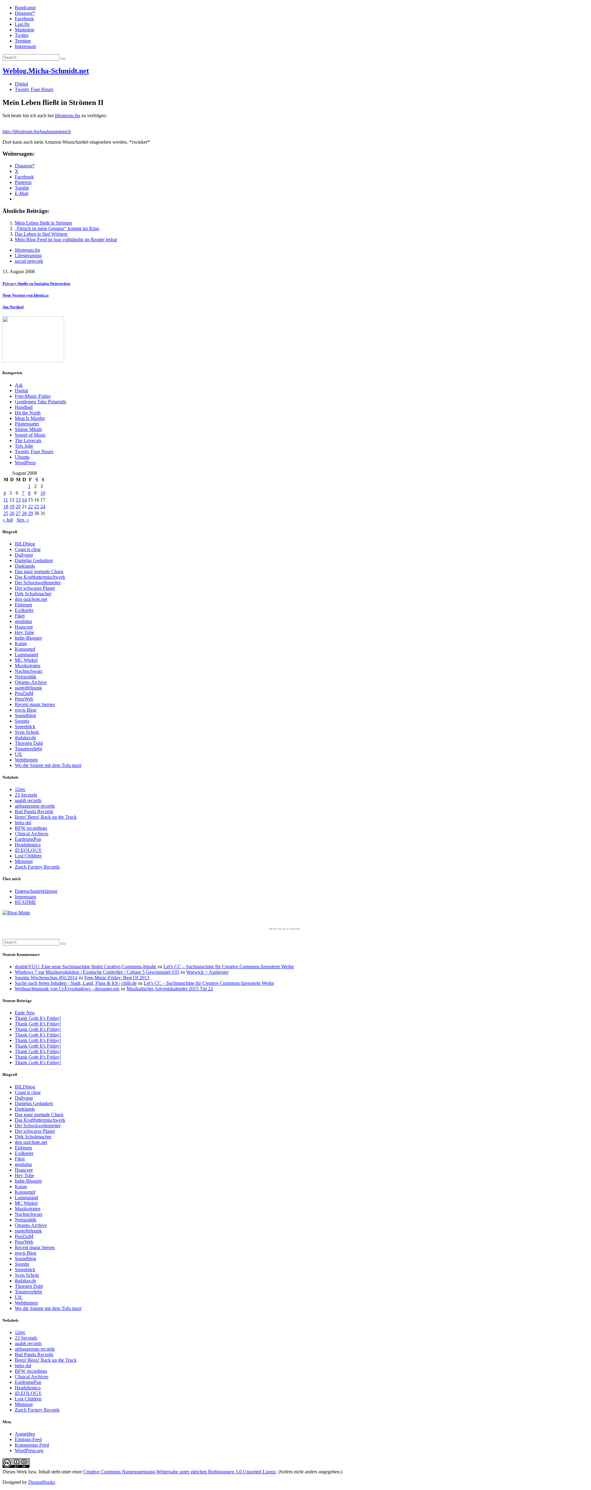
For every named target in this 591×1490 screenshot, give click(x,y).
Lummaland (26, 654)
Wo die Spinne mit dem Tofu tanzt (48, 765)
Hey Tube (24, 632)
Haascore (24, 626)
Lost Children (28, 855)
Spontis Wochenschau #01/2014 (46, 977)
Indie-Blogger (28, 638)
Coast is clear (28, 549)
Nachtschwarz (28, 671)
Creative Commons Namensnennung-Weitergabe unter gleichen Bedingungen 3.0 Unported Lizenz (179, 1471)
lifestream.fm (67, 115)
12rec (20, 789)
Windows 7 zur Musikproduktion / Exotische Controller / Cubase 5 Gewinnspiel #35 (97, 972)
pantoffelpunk (28, 687)
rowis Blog (25, 710)
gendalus (23, 621)
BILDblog (25, 543)
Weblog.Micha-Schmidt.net (45, 71)
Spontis (22, 721)
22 (30, 506)
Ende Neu (24, 1012)
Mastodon (24, 29)
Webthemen (26, 759)
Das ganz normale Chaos (39, 571)
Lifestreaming (28, 255)
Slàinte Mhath (28, 429)
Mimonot (24, 861)
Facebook (24, 18)
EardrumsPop (28, 839)
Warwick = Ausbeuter (207, 972)
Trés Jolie (24, 446)
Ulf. (18, 754)
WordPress (25, 462)
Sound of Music (30, 434)
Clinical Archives (31, 833)
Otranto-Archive (31, 682)
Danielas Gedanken (34, 560)
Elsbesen (23, 604)
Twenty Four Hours (34, 89)
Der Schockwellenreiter (38, 582)
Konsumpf (25, 649)
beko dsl (23, 822)
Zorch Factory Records (37, 866)
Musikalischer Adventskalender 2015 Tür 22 (170, 988)
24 (42, 506)
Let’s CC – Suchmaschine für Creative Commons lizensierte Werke (228, 966)
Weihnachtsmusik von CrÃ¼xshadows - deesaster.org (67, 988)
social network (29, 261)
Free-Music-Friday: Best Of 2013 (116, 977)
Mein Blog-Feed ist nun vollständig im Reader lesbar (66, 239)
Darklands (25, 566)
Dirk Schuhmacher (33, 593)
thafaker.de (25, 737)
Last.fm (22, 24)
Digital (21, 83)
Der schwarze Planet (35, 588)
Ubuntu (22, 457)
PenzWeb (24, 698)
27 (18, 513)
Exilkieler (24, 610)
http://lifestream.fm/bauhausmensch (36, 131)
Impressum (25, 46)
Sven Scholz (27, 732)
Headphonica (28, 844)
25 (5, 513)
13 (18, 499)
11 (5, 499)
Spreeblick (25, 726)
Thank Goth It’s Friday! (38, 1018)
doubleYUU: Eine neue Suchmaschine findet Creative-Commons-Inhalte (85, 966)
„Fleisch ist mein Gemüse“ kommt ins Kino (57, 228)
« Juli (7, 519)
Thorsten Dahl (29, 743)
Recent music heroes (35, 704)
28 (24, 513)
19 (12, 506)
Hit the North (28, 412)
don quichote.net (31, 599)
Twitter (22, 35)
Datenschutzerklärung (36, 891)
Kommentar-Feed (32, 1445)
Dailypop (24, 554)
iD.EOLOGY (28, 850)
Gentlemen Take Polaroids (40, 401)
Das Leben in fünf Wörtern (41, 234)
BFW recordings (31, 828)
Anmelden (25, 1433)
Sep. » (23, 519)
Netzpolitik (25, 676)
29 (30, 513)
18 (5, 506)
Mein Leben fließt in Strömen (43, 223)
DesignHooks (41, 1482)
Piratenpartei (27, 423)
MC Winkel (26, 660)
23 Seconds (26, 794)
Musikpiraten (27, 665)
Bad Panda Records (34, 811)
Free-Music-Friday (33, 396)
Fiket (20, 615)
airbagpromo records (35, 806)
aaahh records (28, 800)
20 (18, 506)
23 (36, 506)
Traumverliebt (28, 748)
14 (24, 499)
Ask (19, 385)
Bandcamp (25, 7)
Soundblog (25, 715)
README (25, 902)
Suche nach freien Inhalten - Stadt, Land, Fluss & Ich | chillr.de (76, 983)
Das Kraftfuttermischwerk (40, 577)
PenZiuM (24, 693)
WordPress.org (29, 1450)
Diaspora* (25, 13)
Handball (24, 407)
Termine (23, 40)
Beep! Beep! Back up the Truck (46, 817)
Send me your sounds (284, 928)
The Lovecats (28, 440)
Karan (21, 643)
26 (12, 513)
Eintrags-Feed (28, 1439)
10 (42, 493)
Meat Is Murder (30, 418)
